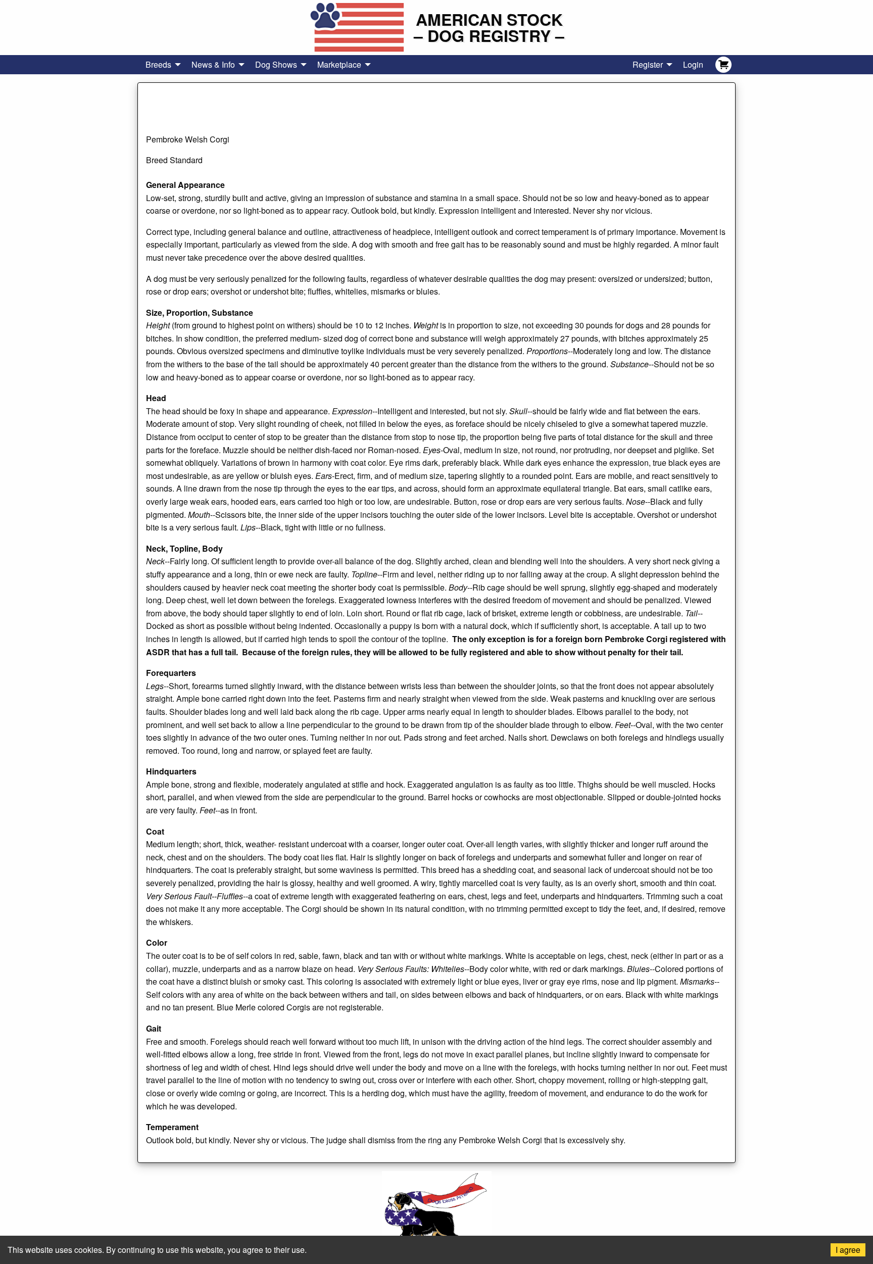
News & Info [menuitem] (213, 64)
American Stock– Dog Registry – (489, 27)
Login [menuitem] (693, 64)
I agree (848, 1249)
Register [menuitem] (648, 64)
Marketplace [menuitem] (339, 64)
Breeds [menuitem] (158, 64)
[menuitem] (723, 65)
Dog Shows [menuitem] (276, 64)
